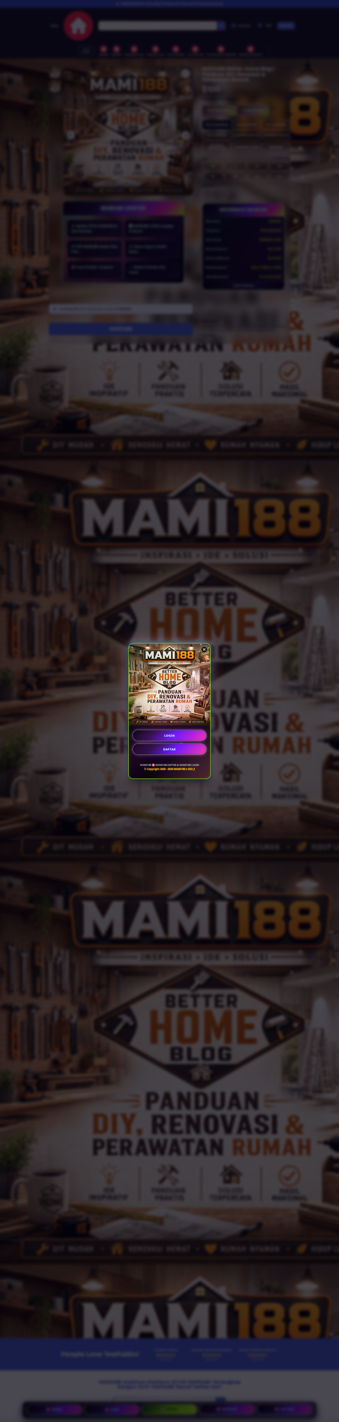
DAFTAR (169, 749)
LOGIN (169, 735)
